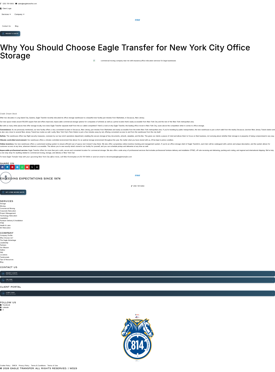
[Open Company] (24, 14)
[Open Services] (10, 14)
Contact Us (6, 26)
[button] (2, 167)
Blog (16, 26)
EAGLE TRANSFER (22, 368)
